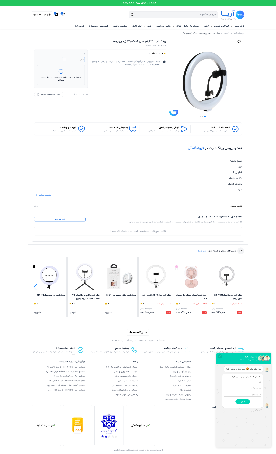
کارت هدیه (103, 26)
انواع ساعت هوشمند (182, 380)
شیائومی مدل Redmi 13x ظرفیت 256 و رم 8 (66, 390)
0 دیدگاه (154, 53)
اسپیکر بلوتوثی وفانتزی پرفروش (178, 399)
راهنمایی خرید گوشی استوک (126, 394)
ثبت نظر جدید (60, 219)
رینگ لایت (227, 33)
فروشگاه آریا (239, 33)
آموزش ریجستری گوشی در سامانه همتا (175, 367)
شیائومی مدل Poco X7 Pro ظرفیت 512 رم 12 (66, 367)
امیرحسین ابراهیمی (121, 450)
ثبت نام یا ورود (39, 14)
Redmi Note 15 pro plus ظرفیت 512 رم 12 (67, 380)
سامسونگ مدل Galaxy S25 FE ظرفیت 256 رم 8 (64, 371)
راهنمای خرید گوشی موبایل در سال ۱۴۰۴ (122, 367)
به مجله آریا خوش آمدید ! (180, 376)
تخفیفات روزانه (185, 390)
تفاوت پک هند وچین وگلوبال (126, 371)
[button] (205, 116)
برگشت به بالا (136, 332)
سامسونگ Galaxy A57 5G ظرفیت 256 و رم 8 (66, 385)
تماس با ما (79, 26)
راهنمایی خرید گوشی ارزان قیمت (125, 390)
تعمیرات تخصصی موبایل (128, 380)
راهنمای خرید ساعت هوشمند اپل (124, 385)
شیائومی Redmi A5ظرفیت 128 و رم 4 (69, 376)
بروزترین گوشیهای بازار (182, 371)
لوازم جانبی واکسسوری (182, 385)
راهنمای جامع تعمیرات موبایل (126, 376)
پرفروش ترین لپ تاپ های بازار (178, 394)
